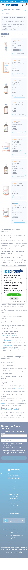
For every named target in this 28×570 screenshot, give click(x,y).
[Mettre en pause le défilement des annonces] (1, 1)
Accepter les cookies (14, 295)
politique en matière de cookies (12, 292)
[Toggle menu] (3, 5)
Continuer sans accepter (19, 301)
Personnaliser (14, 298)
